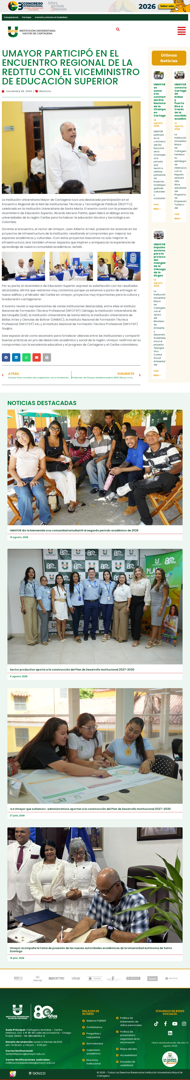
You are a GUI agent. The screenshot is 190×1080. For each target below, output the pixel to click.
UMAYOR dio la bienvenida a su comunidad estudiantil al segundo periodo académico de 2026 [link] (74, 530)
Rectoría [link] (45, 91)
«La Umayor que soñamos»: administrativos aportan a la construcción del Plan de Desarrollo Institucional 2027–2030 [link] (90, 809)
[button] (118, 29)
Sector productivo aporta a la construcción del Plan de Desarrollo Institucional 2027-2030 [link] (72, 669)
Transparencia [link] (11, 17)
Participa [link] (26, 17)
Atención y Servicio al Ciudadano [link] (51, 17)
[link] (95, 6)
